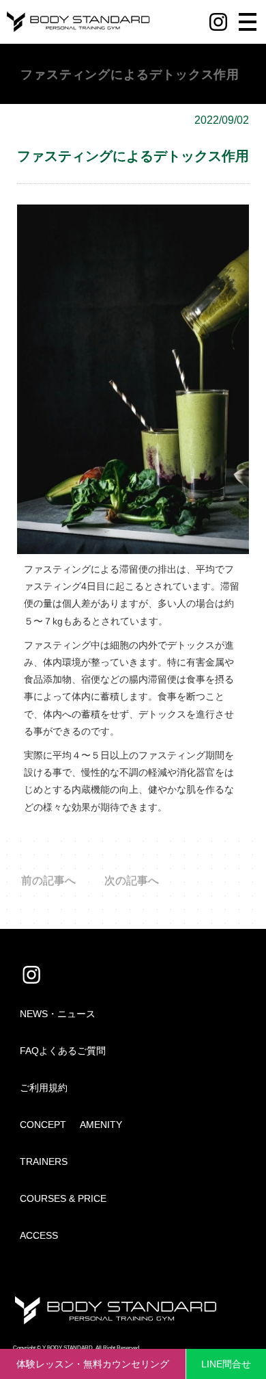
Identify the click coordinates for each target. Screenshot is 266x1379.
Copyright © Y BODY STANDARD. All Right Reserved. (77, 1348)
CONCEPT (43, 1124)
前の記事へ (48, 880)
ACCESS (39, 1235)
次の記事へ (131, 880)
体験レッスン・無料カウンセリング (92, 1363)
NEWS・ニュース (57, 1013)
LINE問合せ (226, 1363)
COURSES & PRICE (63, 1198)
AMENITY (101, 1124)
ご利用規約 (44, 1087)
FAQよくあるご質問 (63, 1050)
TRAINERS (44, 1161)
